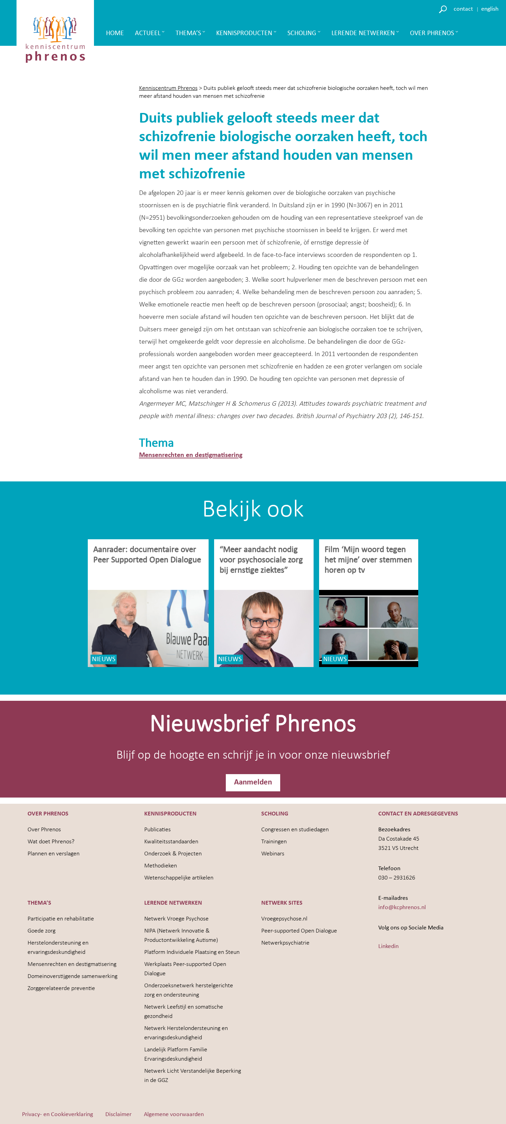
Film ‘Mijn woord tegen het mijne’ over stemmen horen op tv (368, 560)
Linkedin (388, 946)
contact (463, 9)
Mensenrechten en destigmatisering (190, 455)
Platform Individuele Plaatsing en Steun (192, 952)
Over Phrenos (432, 33)
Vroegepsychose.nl (284, 919)
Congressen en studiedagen (295, 829)
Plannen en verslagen (54, 854)
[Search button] (444, 9)
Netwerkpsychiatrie (285, 943)
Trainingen (274, 842)
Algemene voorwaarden (174, 1114)
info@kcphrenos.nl (402, 907)
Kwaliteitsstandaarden (171, 842)
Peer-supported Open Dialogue (299, 931)
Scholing (301, 33)
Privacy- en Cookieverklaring (57, 1114)
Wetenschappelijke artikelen (178, 878)
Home (115, 33)
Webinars (272, 854)
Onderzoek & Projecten (173, 854)
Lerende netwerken (363, 33)
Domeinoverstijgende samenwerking (72, 976)
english (489, 9)
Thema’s (188, 33)
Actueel (147, 33)
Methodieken (160, 866)
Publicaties (157, 829)
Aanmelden (253, 783)
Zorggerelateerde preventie (61, 988)
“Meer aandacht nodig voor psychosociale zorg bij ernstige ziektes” (261, 560)
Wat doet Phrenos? (51, 842)
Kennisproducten (244, 33)
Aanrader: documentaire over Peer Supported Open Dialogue (148, 554)
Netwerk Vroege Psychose (176, 919)
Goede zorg (41, 931)
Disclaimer (118, 1114)
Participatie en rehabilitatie (61, 919)
